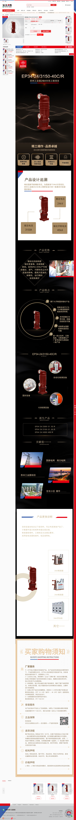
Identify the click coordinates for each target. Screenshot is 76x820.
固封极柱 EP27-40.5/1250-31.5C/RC (38, 794)
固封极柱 (32, 6)
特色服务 (29, 10)
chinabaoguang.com (11, 812)
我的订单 (54, 1)
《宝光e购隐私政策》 (42, 12)
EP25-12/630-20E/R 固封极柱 (11, 50)
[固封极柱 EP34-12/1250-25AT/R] (5, 56)
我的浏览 (58, 1)
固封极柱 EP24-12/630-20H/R (11, 72)
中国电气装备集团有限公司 (32, 815)
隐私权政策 (32, 804)
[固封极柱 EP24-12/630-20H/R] (5, 72)
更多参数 (71, 54)
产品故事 (14, 804)
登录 (3, 1)
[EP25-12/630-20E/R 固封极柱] (5, 51)
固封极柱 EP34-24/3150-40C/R (11, 61)
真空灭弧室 (28, 6)
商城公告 (34, 10)
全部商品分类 (8, 10)
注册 (5, 1)
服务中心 (40, 10)
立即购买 (35, 31)
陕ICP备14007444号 (38, 812)
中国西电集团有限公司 (21, 815)
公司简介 (4, 804)
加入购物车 (46, 31)
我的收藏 (63, 1)
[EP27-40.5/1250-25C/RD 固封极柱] (5, 67)
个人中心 (49, 1)
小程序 (72, 1)
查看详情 (9, 798)
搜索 (54, 5)
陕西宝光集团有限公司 (11, 815)
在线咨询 (40, 34)
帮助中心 (67, 1)
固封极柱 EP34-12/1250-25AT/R (11, 56)
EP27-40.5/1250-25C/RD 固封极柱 (66, 794)
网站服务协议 (25, 804)
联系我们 (9, 804)
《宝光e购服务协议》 (51, 12)
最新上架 (23, 10)
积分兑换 (46, 10)
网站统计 (37, 804)
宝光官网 (51, 10)
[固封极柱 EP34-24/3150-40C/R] (5, 61)
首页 (18, 10)
